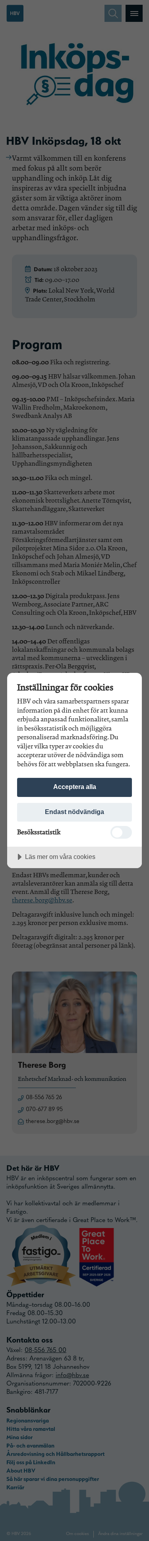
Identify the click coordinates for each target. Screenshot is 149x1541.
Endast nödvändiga (74, 811)
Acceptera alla (74, 786)
